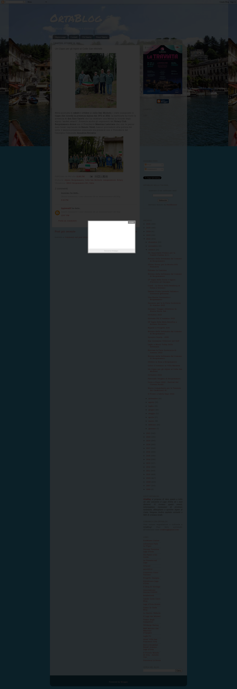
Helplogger (115, 251)
